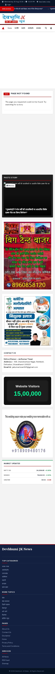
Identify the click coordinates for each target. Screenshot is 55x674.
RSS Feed (5, 660)
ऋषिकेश (4, 577)
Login (9, 5)
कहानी (4, 580)
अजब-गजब (5, 566)
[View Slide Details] (27, 433)
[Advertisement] (27, 60)
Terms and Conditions (10, 646)
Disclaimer (6, 636)
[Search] (46, 28)
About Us (5, 629)
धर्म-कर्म (4, 611)
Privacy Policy (7, 643)
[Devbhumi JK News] (3, 28)
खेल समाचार (5, 601)
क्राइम (4, 584)
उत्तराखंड (38, 28)
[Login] (51, 28)
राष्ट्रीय (23, 28)
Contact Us (6, 632)
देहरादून (4, 608)
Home (10, 28)
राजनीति (17, 28)
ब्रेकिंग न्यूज (5, 618)
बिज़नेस (4, 615)
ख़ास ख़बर (5, 587)
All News (5, 657)
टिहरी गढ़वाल (6, 604)
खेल (3, 598)
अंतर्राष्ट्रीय (30, 28)
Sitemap (5, 663)
